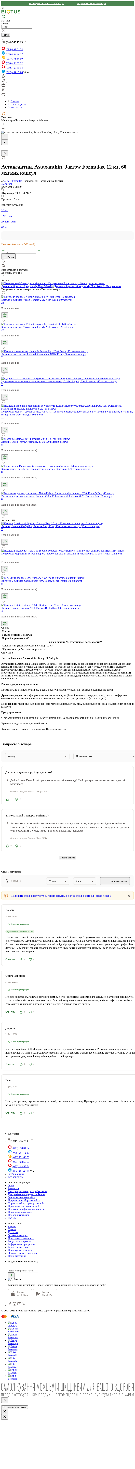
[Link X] (24, 1305)
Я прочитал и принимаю (15, 1407)
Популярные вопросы (20, 1250)
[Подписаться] (11, 1275)
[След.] (4, 142)
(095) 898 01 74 (14, 49)
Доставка (13, 1232)
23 (2, 302)
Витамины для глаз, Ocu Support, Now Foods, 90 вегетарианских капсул (41, 580)
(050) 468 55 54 (14, 67)
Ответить (10, 959)
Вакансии (13, 1188)
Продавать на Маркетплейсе (24, 1200)
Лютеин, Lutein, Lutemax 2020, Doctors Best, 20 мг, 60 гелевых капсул (40, 608)
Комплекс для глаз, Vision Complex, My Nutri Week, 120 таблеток (37, 327)
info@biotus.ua (16, 1174)
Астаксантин (15, 107)
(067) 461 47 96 (14, 72)
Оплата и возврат (17, 1235)
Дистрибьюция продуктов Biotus (26, 1194)
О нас (11, 1185)
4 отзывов (7, 183)
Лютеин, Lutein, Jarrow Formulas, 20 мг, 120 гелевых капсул (34, 441)
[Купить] (4, 315)
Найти (6, 35)
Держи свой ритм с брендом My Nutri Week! (26, 286)
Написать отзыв (118, 881)
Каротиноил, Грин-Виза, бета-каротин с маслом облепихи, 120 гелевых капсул (45, 469)
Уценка (12, 1229)
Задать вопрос (67, 857)
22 (2, 330)
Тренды (12, 1218)
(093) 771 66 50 (14, 58)
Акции (12, 1226)
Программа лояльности (21, 1238)
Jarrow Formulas (13, 181)
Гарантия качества (18, 1247)
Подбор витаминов (18, 1215)
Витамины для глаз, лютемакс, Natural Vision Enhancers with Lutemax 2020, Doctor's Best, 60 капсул (56, 496)
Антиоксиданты (17, 104)
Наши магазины (17, 1256)
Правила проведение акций (23, 1206)
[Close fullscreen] (4, 153)
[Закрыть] (4, 1400)
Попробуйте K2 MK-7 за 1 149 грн (46, 3)
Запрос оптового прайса (21, 1197)
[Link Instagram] (15, 1305)
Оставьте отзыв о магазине (23, 1253)
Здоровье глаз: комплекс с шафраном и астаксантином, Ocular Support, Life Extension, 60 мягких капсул (59, 381)
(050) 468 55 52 (14, 63)
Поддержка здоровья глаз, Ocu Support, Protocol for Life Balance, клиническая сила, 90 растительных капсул (61, 553)
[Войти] (3, 77)
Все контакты (15, 1177)
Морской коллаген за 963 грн (91, 3)
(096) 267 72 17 (14, 54)
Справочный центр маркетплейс (26, 1203)
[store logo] (10, 12)
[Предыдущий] (4, 136)
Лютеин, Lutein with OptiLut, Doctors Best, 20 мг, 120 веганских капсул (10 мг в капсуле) (50, 526)
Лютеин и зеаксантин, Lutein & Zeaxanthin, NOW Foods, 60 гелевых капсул (43, 354)
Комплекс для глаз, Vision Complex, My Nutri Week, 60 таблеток (36, 299)
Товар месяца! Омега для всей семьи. (84, 283)
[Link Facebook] (10, 1305)
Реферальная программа (21, 1244)
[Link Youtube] (19, 1305)
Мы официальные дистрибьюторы (27, 1191)
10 (2, 417)
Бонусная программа (19, 1241)
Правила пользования (20, 1212)
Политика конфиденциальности (26, 1209)
